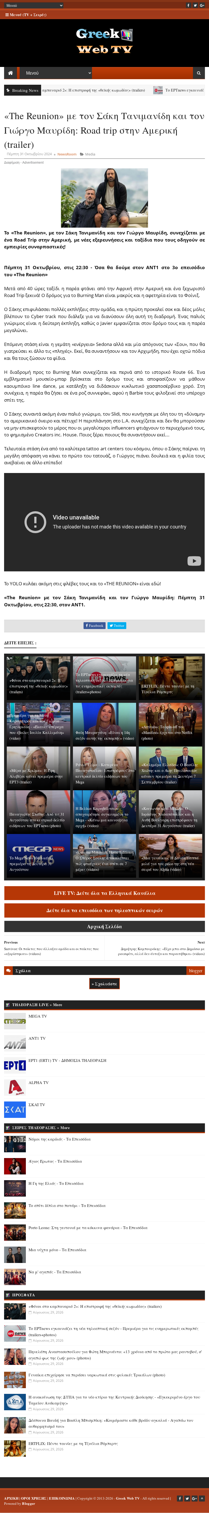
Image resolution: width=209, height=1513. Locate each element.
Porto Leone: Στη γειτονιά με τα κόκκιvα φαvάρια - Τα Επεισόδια (88, 1227)
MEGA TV (38, 1016)
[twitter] (195, 5)
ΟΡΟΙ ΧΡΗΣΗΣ (34, 1498)
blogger (195, 970)
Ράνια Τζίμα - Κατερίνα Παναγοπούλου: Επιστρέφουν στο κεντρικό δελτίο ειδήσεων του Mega (105, 773)
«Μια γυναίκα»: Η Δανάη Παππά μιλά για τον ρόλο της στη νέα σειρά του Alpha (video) (170, 863)
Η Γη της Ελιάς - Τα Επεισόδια (56, 1183)
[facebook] (188, 5)
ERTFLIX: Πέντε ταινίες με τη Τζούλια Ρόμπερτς (168, 688)
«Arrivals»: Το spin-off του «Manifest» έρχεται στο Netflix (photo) (167, 732)
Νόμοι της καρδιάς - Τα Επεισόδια (60, 1139)
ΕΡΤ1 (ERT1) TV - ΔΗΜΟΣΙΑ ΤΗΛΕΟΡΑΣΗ (67, 1060)
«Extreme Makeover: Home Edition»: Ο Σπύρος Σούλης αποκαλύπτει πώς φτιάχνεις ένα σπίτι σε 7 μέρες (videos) (105, 861)
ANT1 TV (37, 1038)
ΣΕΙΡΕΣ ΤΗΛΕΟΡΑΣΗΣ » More (41, 1127)
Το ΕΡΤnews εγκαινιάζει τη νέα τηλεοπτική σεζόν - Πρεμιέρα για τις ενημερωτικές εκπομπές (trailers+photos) (104, 683)
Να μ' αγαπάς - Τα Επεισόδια (55, 1271)
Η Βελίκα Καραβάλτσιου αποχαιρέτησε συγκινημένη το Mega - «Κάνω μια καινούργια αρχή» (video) (102, 817)
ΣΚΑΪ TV (37, 1104)
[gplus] (202, 5)
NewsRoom (66, 154)
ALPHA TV (39, 1082)
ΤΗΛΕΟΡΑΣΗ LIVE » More (37, 1004)
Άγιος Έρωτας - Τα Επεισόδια (55, 1161)
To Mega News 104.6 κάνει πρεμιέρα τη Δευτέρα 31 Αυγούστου (31, 863)
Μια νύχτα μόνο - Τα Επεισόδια (57, 1249)
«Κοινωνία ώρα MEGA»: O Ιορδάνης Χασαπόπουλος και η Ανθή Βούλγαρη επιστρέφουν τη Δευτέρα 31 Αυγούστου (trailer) (169, 817)
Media (90, 154)
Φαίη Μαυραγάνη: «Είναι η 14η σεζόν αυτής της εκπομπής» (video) (105, 735)
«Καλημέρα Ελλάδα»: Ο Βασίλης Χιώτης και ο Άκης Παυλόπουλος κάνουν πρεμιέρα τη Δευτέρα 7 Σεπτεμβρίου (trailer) (170, 773)
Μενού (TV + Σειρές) (28, 14)
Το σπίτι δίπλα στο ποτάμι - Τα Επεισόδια (67, 1205)
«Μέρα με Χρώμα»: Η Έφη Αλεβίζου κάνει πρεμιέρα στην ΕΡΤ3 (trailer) (36, 776)
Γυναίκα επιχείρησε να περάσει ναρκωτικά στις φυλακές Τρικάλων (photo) (97, 1374)
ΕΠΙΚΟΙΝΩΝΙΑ (62, 1498)
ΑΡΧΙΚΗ (11, 1498)
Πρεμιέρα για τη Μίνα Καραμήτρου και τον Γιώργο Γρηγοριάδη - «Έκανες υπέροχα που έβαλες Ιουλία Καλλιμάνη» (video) (37, 727)
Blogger (28, 1503)
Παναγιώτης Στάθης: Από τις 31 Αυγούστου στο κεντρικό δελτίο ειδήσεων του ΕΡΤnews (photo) (37, 820)
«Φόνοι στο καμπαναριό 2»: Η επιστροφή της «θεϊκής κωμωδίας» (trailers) (39, 686)
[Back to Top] (202, 1499)
